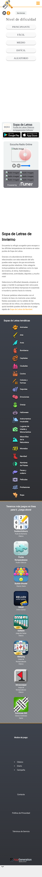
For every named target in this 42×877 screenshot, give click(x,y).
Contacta (21, 794)
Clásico (20, 762)
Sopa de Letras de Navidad (21, 309)
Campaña (21, 770)
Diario (19, 766)
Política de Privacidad (21, 813)
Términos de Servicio (21, 831)
